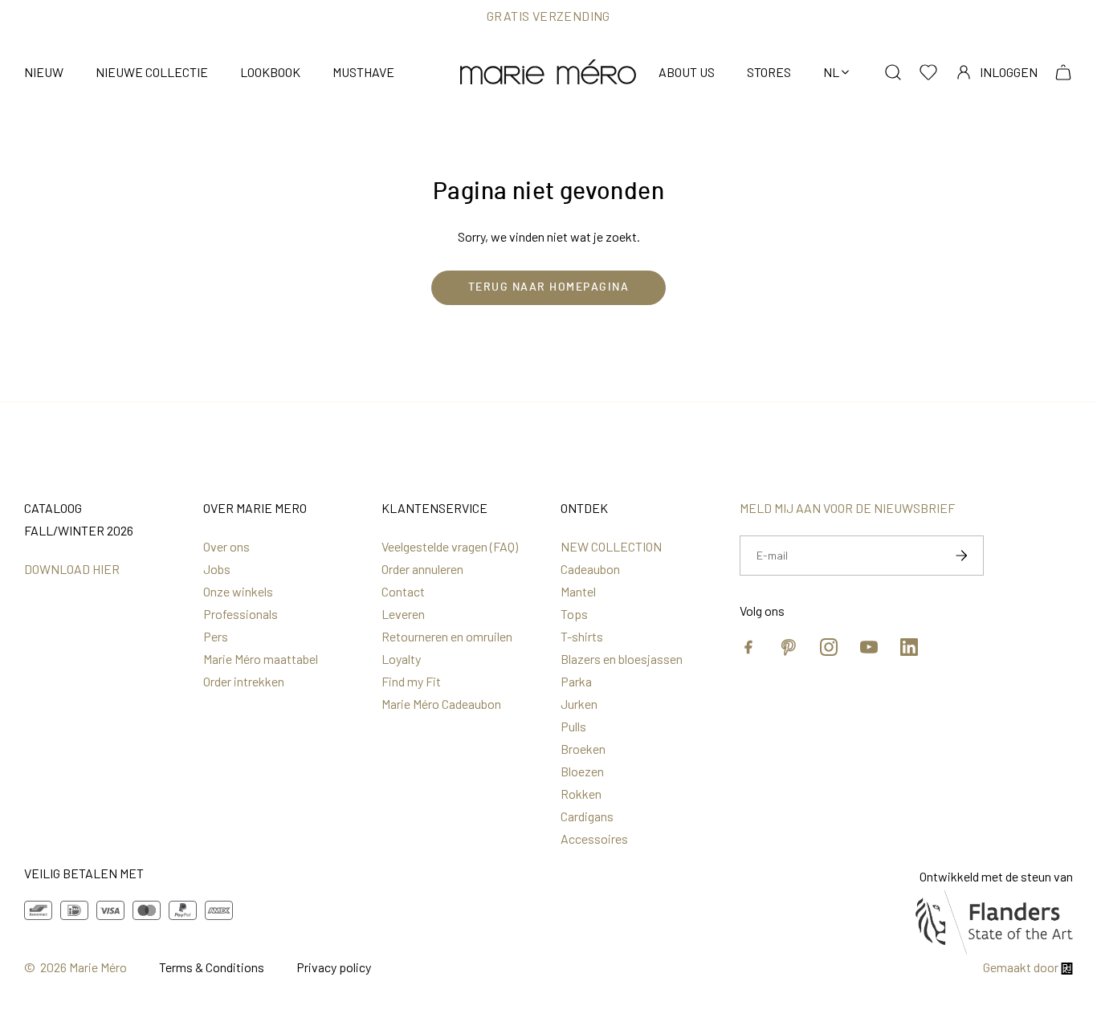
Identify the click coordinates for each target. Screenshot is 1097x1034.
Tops (574, 613)
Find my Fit (411, 681)
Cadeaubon (590, 568)
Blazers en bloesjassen (622, 658)
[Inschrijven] (961, 555)
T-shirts (582, 636)
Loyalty (401, 658)
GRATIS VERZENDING (548, 15)
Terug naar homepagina (549, 287)
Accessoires (594, 838)
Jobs (216, 568)
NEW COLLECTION (611, 546)
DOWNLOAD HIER (72, 568)
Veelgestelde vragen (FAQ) (449, 546)
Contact (403, 591)
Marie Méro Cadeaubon (441, 703)
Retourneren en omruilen (446, 636)
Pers (215, 636)
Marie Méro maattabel (260, 658)
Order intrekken (243, 681)
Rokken (581, 793)
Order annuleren (422, 568)
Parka (576, 681)
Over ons (226, 546)
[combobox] (837, 72)
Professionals (240, 613)
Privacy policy (333, 967)
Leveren (403, 613)
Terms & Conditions (211, 967)
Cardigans (587, 816)
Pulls (573, 726)
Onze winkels (238, 591)
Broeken (583, 748)
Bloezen (582, 771)
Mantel (578, 591)
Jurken (579, 703)
